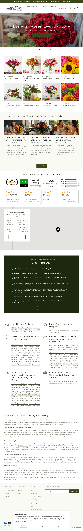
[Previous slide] (33, 49)
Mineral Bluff (15, 331)
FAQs (32, 490)
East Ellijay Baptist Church (19, 398)
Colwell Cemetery (34, 350)
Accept (41, 526)
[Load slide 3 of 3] (42, 49)
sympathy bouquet (60, 444)
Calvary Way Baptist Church (26, 391)
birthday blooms (23, 445)
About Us (6, 499)
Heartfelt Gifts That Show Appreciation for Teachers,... (15, 138)
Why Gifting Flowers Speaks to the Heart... (66, 138)
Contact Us (34, 493)
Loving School (73, 367)
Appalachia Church (34, 384)
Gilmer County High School (58, 362)
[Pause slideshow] (50, 49)
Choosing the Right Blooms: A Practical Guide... (40, 138)
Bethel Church (16, 387)
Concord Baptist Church (32, 396)
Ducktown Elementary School (67, 347)
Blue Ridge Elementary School (58, 345)
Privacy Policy (21, 521)
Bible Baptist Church (29, 387)
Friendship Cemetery (24, 365)
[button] (43, 6)
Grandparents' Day (9, 490)
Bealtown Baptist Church (19, 385)
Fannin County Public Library (63, 358)
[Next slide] (46, 49)
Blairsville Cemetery (17, 346)
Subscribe (74, 491)
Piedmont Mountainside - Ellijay (58, 330)
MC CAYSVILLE (27, 329)
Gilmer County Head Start (69, 360)
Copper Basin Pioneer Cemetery (29, 354)
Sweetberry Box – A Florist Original (12, 106)
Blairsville (14, 328)
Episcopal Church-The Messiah (22, 402)
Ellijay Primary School (55, 354)
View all (41, 166)
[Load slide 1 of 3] (37, 49)
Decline (58, 526)
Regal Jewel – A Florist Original (11, 79)
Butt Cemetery (29, 346)
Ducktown (36, 328)
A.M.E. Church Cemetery (19, 343)
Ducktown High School (57, 349)
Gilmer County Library (70, 363)
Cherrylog (29, 328)
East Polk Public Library (69, 351)
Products (6, 496)
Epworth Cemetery (24, 363)
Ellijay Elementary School (57, 353)
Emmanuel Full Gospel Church (28, 400)
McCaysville (36, 329)
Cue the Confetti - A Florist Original (31, 79)
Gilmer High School (56, 365)
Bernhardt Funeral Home (32, 345)
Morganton (23, 331)
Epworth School (68, 354)
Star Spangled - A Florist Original (49, 106)
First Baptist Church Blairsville (21, 405)
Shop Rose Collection (41, 35)
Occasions (7, 493)
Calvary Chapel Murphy (26, 389)
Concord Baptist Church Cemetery (23, 352)
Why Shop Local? (36, 496)
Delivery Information (34, 500)
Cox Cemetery (16, 355)
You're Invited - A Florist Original (68, 106)
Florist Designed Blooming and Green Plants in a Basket (32, 106)
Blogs (19, 493)
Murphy (29, 331)
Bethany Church (34, 385)
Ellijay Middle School (71, 353)
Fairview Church (34, 404)
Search (20, 490)
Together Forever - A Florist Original (50, 79)
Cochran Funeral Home (19, 350)
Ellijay (20, 329)
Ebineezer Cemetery (25, 361)
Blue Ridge (21, 328)
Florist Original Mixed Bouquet (67, 79)
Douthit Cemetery (26, 357)
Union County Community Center (64, 383)
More (41, 308)
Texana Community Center (57, 381)
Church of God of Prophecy (25, 394)
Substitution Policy (36, 509)
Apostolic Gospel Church (19, 384)
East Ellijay (14, 329)
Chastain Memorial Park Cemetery (29, 348)
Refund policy (35, 506)
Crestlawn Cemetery (28, 355)
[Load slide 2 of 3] (39, 49)
